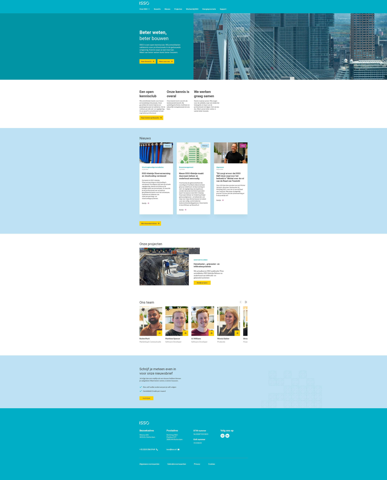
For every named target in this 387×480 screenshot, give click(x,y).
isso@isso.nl (171, 449)
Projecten (178, 9)
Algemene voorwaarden (149, 464)
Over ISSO (143, 9)
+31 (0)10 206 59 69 (147, 449)
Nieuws (167, 9)
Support (223, 9)
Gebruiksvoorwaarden (176, 464)
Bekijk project (202, 283)
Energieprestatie (209, 9)
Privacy (197, 464)
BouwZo (157, 9)
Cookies (211, 464)
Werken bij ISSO (192, 9)
